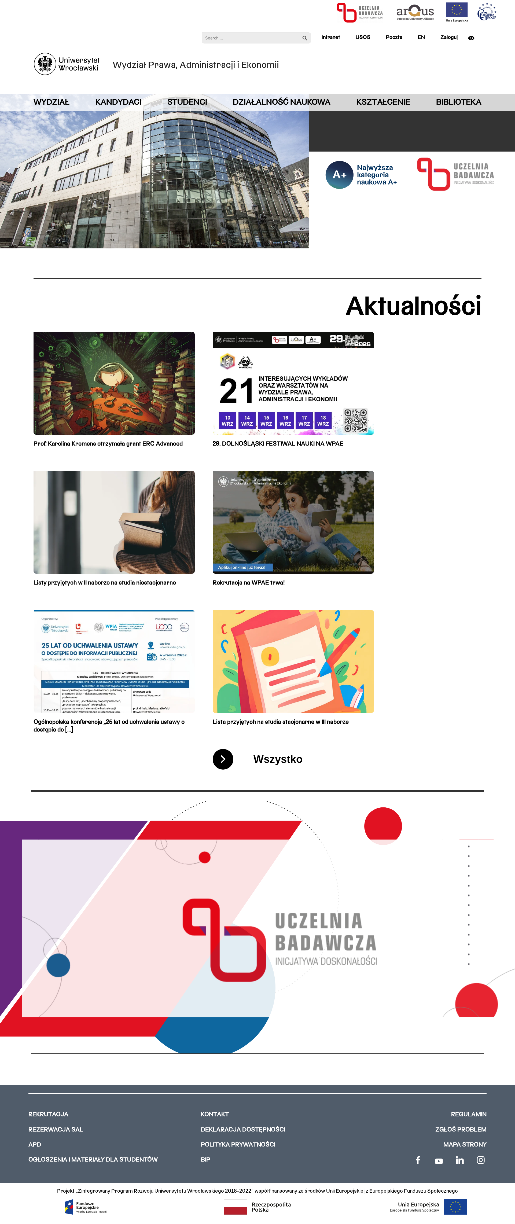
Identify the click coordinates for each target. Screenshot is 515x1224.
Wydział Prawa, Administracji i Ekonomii (196, 65)
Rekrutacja (48, 1114)
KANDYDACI (118, 102)
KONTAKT (215, 1114)
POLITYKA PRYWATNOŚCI (238, 1145)
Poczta (394, 37)
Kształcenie (383, 102)
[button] (8, 171)
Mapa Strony (465, 1145)
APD (34, 1145)
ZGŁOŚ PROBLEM (461, 1130)
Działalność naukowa (281, 102)
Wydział (51, 102)
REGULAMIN (469, 1114)
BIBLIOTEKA (458, 102)
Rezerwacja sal (55, 1130)
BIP (205, 1160)
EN (421, 37)
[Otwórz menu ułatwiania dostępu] (473, 38)
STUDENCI (187, 102)
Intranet (331, 37)
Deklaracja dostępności (243, 1130)
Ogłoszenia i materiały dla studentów (93, 1160)
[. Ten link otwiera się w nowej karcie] (418, 1160)
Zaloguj (449, 37)
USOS (363, 37)
